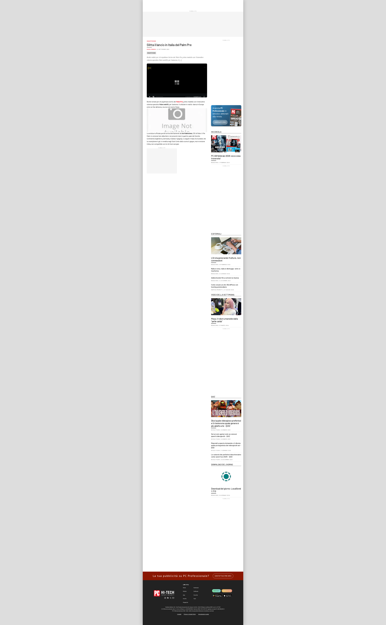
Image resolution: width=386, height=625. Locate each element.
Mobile (185, 591)
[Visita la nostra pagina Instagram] (165, 598)
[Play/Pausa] (149, 96)
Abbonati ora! (220, 122)
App (184, 595)
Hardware (196, 587)
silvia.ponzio (151, 49)
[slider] (159, 97)
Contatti (179, 614)
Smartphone (151, 41)
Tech (195, 598)
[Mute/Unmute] (153, 96)
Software (196, 591)
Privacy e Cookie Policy (190, 614)
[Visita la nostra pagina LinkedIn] (168, 598)
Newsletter (227, 591)
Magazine (185, 602)
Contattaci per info (223, 576)
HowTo (184, 598)
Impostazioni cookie (203, 614)
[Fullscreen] (204, 96)
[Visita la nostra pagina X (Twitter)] (170, 598)
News (184, 587)
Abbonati (216, 591)
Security (196, 595)
